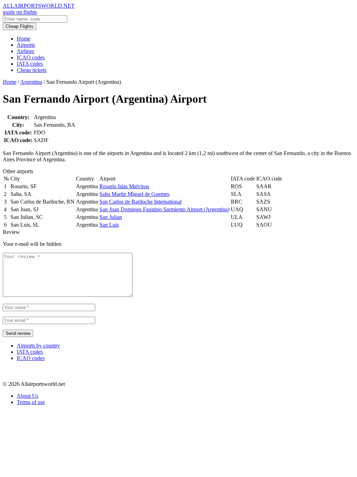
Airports (26, 45)
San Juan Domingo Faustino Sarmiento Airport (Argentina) (164, 209)
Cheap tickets (31, 70)
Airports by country (38, 345)
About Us (27, 396)
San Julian (110, 217)
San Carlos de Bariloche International (140, 202)
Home (23, 39)
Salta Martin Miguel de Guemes (134, 194)
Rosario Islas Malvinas (124, 186)
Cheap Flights (19, 26)
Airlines (25, 51)
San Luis (109, 225)
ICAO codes (31, 57)
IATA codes (30, 64)
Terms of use (31, 402)
